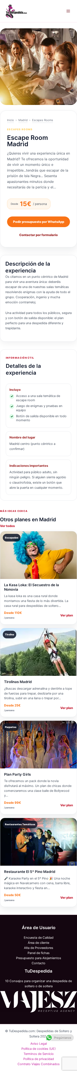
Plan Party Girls (17, 774)
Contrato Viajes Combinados (39, 1064)
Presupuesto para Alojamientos (38, 958)
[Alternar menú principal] (68, 11)
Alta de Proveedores (38, 948)
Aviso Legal (38, 1044)
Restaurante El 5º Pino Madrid (29, 872)
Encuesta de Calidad (38, 938)
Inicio (10, 120)
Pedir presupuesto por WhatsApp (38, 222)
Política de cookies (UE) (38, 1049)
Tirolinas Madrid (18, 682)
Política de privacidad (38, 1059)
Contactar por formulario (38, 235)
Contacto (38, 963)
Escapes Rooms (42, 120)
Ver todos (7, 526)
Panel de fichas (39, 953)
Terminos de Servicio (39, 1054)
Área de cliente (38, 943)
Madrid (23, 120)
